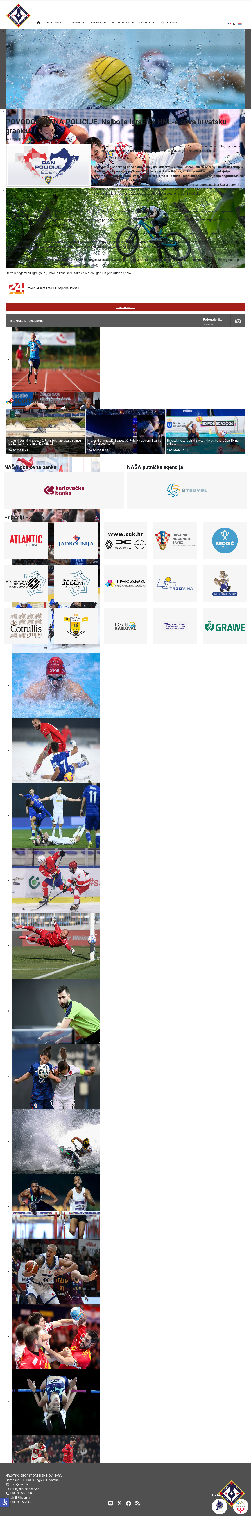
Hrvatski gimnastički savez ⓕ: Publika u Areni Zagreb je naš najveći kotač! (44, 442)
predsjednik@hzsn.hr (24, 1489)
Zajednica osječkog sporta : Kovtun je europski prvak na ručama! (203, 442)
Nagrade (96, 22)
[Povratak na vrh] (244, 1509)
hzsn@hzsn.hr (19, 1484)
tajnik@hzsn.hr (20, 1498)
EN (233, 24)
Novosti (171, 22)
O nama (76, 22)
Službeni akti (121, 22)
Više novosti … (125, 307)
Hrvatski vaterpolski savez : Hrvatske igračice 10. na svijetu (123, 442)
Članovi (145, 22)
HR (243, 24)
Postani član (56, 22)
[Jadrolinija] (76, 540)
